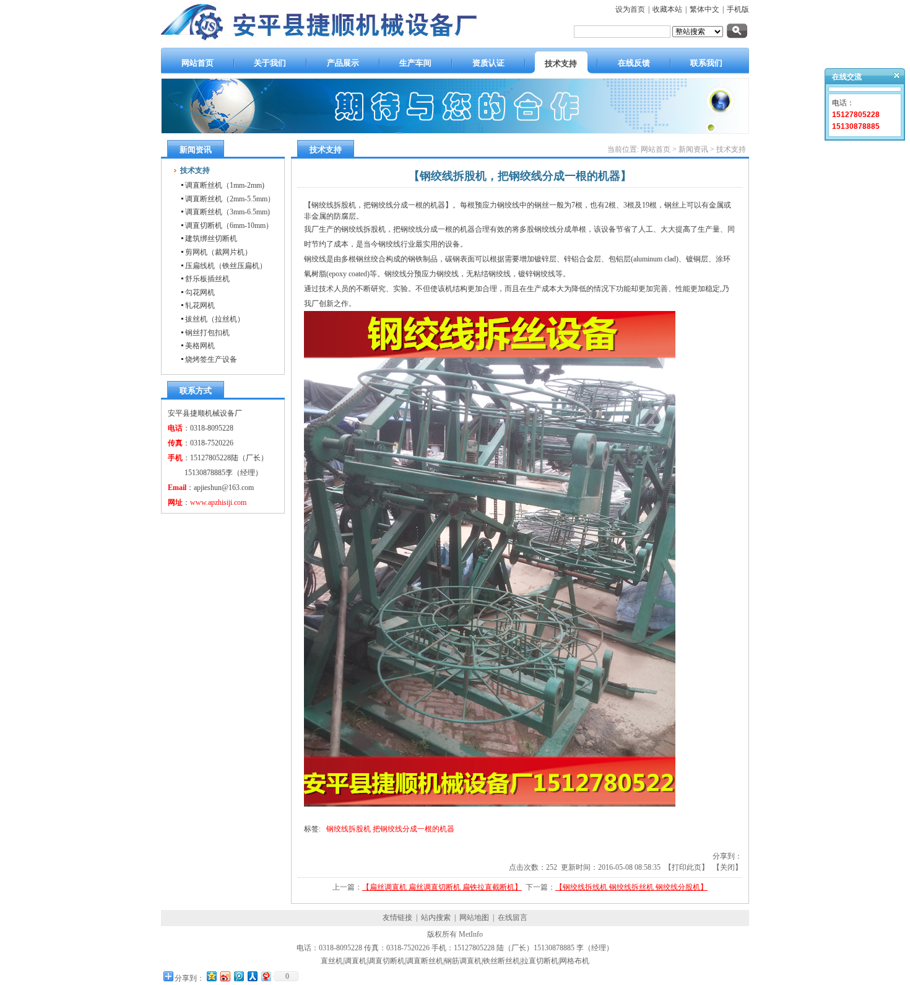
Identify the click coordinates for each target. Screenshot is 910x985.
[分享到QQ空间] (211, 976)
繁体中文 (704, 9)
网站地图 (474, 917)
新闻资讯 (693, 149)
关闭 (727, 867)
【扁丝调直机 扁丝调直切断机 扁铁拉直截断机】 (442, 887)
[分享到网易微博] (265, 976)
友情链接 (397, 917)
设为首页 (630, 9)
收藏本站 (667, 9)
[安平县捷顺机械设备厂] (333, 42)
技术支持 (731, 149)
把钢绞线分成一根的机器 (413, 829)
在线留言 (512, 917)
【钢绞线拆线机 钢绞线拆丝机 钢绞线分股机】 (631, 887)
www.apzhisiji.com (218, 502)
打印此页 (686, 867)
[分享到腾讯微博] (238, 976)
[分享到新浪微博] (225, 976)
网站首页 (655, 149)
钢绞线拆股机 (348, 829)
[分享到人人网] (252, 976)
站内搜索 (436, 917)
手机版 (738, 9)
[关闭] (891, 78)
